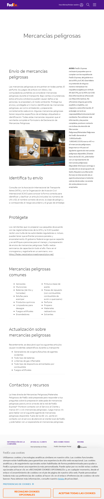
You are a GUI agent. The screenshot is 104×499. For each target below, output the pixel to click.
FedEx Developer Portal (62, 446)
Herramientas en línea (39, 447)
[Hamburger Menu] (94, 3)
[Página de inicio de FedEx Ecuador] (15, 5)
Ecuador (84, 447)
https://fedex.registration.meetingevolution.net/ (31, 254)
